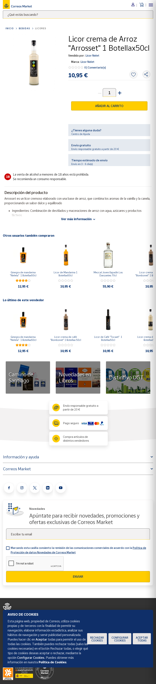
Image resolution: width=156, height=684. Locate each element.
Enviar (78, 576)
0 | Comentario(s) (95, 67)
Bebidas (24, 28)
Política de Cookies (52, 662)
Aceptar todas (142, 639)
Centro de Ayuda (80, 134)
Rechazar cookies (97, 639)
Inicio (10, 28)
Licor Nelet (92, 55)
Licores (40, 28)
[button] (119, 92)
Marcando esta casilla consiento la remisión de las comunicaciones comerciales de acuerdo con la (78, 550)
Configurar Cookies (119, 639)
